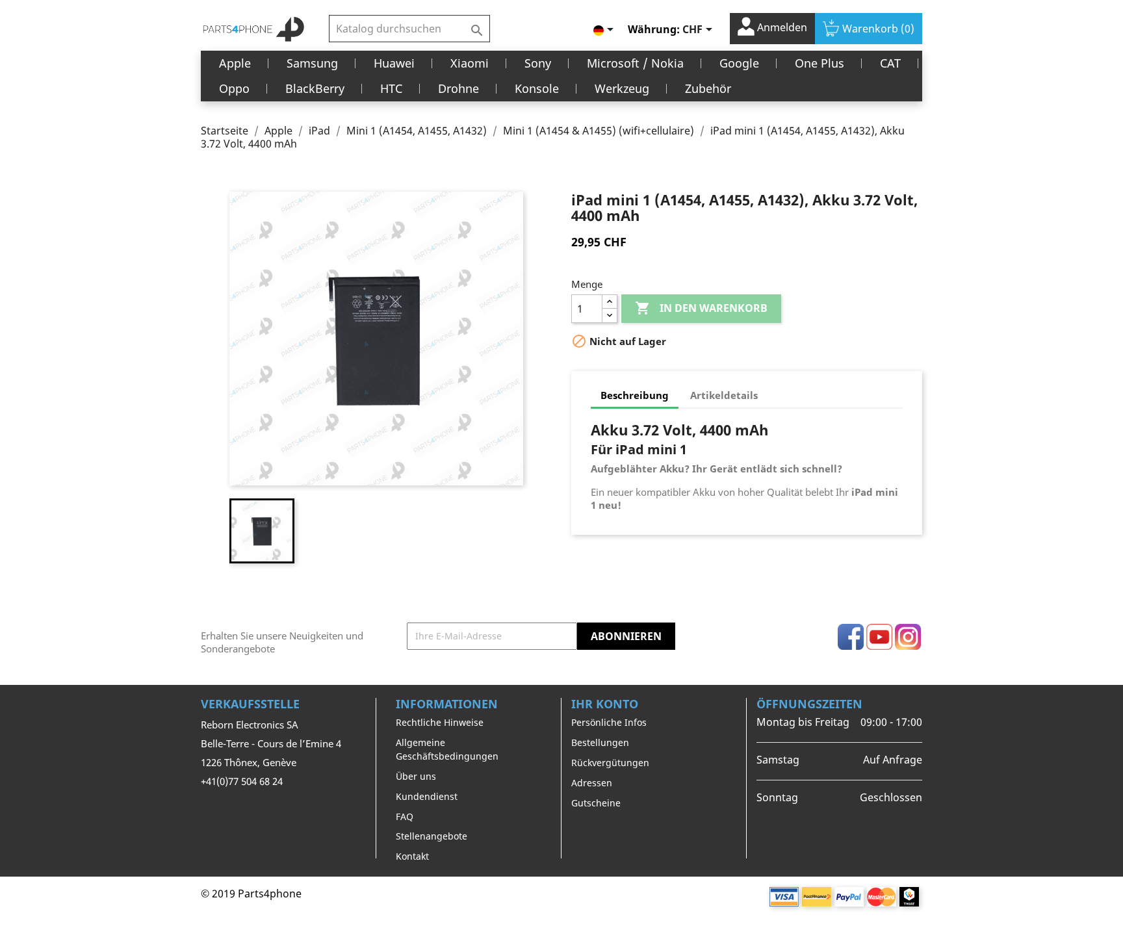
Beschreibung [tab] (634, 395)
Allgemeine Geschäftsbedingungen (447, 749)
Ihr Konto (604, 704)
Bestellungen (600, 742)
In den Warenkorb (701, 308)
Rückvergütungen (610, 762)
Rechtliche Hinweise (440, 722)
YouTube (879, 637)
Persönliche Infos (609, 722)
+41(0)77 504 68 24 (242, 781)
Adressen (591, 783)
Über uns (416, 776)
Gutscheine (596, 803)
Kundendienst (427, 796)
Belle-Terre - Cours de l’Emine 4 (271, 743)
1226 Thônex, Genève (248, 762)
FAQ (404, 816)
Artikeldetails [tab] (724, 395)
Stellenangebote (431, 836)
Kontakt (412, 856)
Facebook (851, 637)
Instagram (908, 637)
